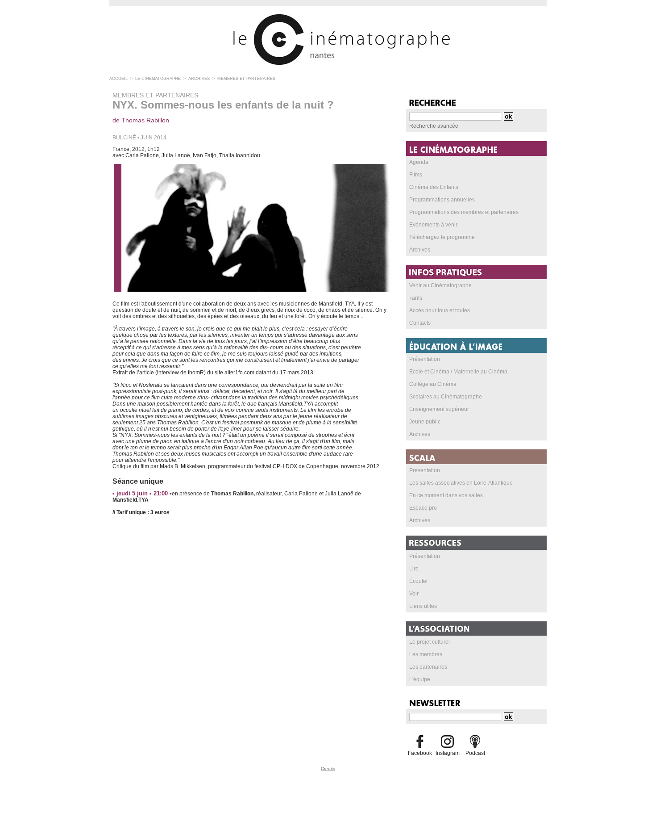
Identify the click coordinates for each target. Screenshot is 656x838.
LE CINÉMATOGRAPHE (158, 78)
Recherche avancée (433, 126)
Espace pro (423, 508)
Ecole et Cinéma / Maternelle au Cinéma (458, 372)
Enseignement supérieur (439, 409)
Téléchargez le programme (442, 237)
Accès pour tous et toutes (439, 310)
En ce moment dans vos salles (446, 495)
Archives (419, 250)
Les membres (425, 654)
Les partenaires (428, 667)
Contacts (420, 323)
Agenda (418, 162)
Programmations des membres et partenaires (464, 212)
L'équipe (419, 679)
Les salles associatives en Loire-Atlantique (461, 483)
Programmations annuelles (442, 200)
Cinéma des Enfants (433, 187)
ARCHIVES (199, 78)
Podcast (475, 753)
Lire (414, 569)
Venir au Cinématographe (440, 285)
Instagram (448, 753)
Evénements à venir (433, 225)
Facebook (420, 753)
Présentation (424, 359)
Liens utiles (423, 606)
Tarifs (415, 298)
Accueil (118, 78)
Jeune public (424, 422)
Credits (328, 768)
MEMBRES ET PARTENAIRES (246, 78)
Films (415, 175)
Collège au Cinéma (433, 384)
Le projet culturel (429, 642)
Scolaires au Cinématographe (445, 397)
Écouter (418, 581)
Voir (414, 594)
